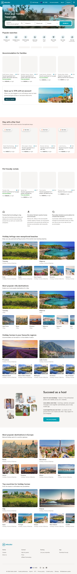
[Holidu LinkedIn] (43, 567)
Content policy (49, 571)
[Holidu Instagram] (40, 567)
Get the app (35, 2)
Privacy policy (41, 571)
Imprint (31, 571)
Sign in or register (9, 99)
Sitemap (57, 571)
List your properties (45, 552)
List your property (54, 2)
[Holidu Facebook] (46, 567)
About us (4, 554)
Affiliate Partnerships (26, 557)
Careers (4, 552)
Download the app (63, 552)
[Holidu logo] (8, 2)
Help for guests (25, 552)
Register (69, 2)
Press (22, 554)
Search (65, 23)
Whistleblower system (65, 571)
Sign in (62, 2)
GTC (35, 571)
